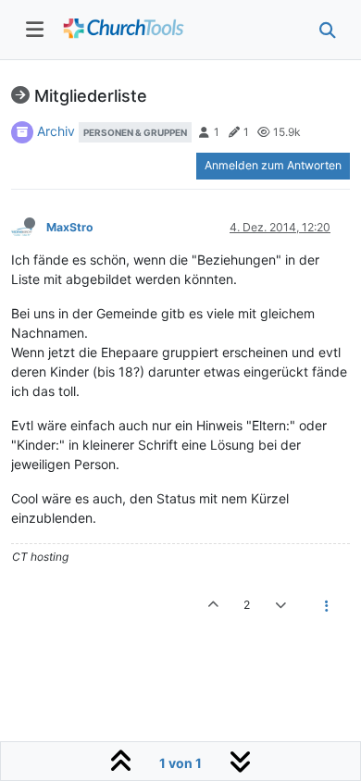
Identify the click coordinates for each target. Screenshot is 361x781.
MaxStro (69, 227)
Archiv (56, 131)
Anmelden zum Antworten (273, 165)
